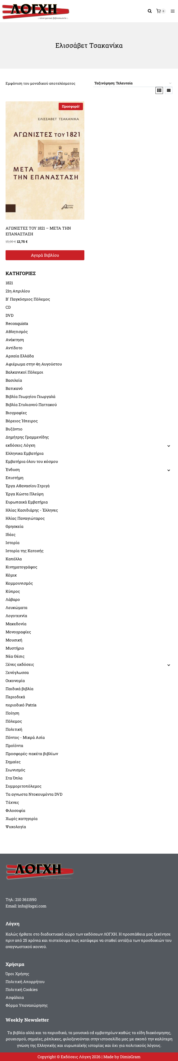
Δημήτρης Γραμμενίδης (27, 437)
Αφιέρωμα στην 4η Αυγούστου (34, 364)
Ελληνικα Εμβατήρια (25, 453)
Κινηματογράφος (21, 567)
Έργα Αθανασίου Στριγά (28, 485)
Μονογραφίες (18, 632)
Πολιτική (14, 729)
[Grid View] (159, 90)
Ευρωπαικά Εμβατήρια (27, 502)
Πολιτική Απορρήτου (25, 981)
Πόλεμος (14, 721)
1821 (9, 282)
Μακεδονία (16, 623)
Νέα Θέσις (15, 656)
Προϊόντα (14, 745)
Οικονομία (15, 680)
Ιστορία (12, 542)
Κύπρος (13, 591)
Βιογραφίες (16, 412)
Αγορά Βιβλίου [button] (45, 255)
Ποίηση (12, 713)
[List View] (168, 90)
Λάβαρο (13, 599)
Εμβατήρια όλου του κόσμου (32, 461)
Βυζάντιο (14, 429)
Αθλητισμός (17, 331)
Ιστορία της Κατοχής (25, 550)
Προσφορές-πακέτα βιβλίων (32, 753)
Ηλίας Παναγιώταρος (25, 518)
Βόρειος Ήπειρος (22, 420)
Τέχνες (12, 802)
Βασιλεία (14, 380)
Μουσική (14, 640)
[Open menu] (172, 11)
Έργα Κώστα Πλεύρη (25, 494)
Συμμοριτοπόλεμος (23, 786)
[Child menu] (168, 445)
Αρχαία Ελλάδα (20, 356)
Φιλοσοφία (15, 810)
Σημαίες (13, 761)
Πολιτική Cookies (22, 989)
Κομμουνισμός (19, 583)
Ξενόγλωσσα (17, 672)
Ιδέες (11, 534)
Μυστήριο (15, 648)
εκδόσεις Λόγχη (20, 445)
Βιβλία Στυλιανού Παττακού (31, 404)
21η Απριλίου (18, 291)
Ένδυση (13, 469)
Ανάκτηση (15, 339)
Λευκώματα (16, 607)
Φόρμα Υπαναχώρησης (27, 1005)
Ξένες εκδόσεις (20, 664)
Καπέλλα (14, 558)
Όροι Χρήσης (17, 973)
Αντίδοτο (14, 347)
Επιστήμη (14, 477)
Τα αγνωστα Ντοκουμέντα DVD (34, 794)
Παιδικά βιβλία (19, 688)
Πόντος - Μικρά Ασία (25, 737)
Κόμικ (11, 575)
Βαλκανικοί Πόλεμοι (24, 372)
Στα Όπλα (14, 778)
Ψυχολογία (16, 826)
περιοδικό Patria (21, 705)
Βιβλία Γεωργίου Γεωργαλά (30, 396)
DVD (9, 315)
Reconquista (17, 323)
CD (8, 307)
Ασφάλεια (15, 997)
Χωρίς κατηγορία (22, 818)
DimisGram (130, 1056)
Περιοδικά (15, 696)
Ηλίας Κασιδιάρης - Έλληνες (32, 510)
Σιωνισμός (15, 770)
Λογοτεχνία (16, 615)
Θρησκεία (14, 526)
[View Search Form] (150, 11)
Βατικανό (14, 388)
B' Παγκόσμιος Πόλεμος (28, 299)
